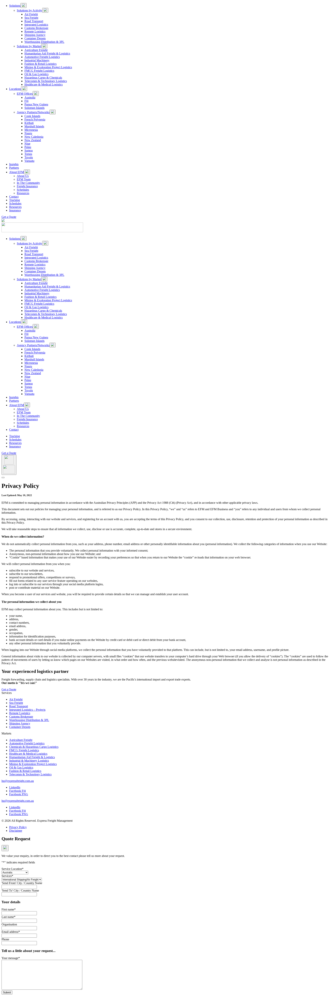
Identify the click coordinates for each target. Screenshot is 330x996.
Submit (7, 992)
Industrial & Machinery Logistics (29, 760)
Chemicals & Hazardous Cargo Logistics (33, 746)
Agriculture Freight (20, 740)
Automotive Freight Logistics (26, 743)
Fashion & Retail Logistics (25, 771)
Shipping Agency (19, 723)
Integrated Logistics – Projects (27, 709)
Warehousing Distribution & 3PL (29, 720)
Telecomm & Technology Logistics (30, 774)
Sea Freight (16, 702)
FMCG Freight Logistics (24, 750)
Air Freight (16, 699)
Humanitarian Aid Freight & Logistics (32, 757)
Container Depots (19, 727)
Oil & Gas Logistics (21, 767)
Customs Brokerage (21, 716)
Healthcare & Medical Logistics (28, 753)
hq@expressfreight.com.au (18, 780)
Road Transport (18, 706)
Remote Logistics (19, 713)
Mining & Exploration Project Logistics (33, 764)
